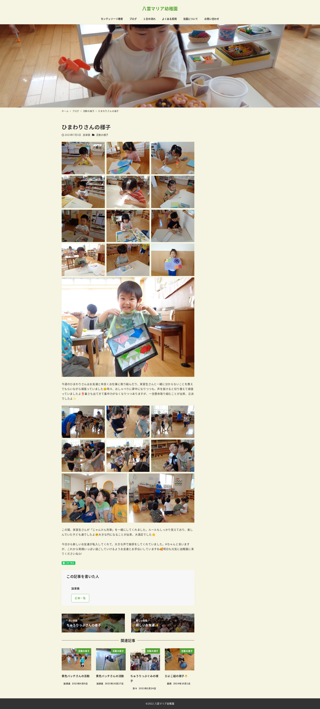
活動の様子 (102, 134)
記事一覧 (80, 598)
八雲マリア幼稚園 (160, 8)
